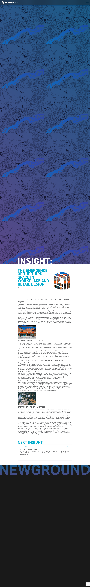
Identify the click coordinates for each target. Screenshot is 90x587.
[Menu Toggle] (87, 3)
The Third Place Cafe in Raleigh (45, 389)
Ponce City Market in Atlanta (27, 389)
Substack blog (25, 343)
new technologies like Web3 (34, 377)
